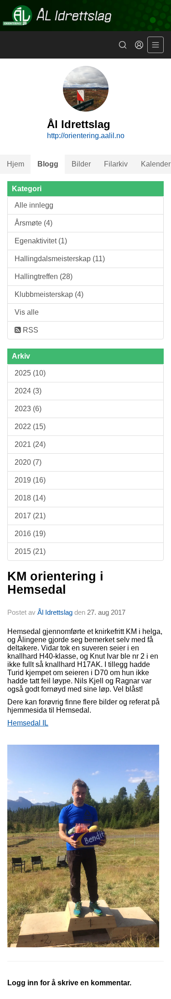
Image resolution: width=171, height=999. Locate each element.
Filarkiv (116, 164)
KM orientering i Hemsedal (55, 582)
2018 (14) (30, 498)
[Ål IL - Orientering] (85, 15)
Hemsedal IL (27, 723)
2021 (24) (30, 444)
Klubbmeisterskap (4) (49, 294)
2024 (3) (28, 391)
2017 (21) (30, 516)
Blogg (47, 164)
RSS (29, 330)
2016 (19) (30, 533)
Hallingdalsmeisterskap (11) (60, 259)
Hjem (15, 164)
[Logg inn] (139, 45)
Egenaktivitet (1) (41, 241)
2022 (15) (30, 426)
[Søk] (122, 45)
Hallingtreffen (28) (44, 276)
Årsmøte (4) (33, 223)
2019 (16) (30, 480)
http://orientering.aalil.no (85, 136)
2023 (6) (28, 409)
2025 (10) (30, 373)
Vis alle (27, 312)
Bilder (81, 164)
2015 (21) (30, 551)
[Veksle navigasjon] (155, 45)
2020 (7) (28, 462)
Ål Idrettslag (55, 612)
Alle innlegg (34, 205)
